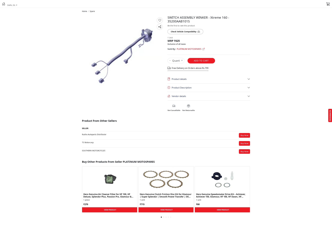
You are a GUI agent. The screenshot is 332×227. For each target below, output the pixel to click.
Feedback (330, 115)
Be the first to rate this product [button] (181, 25)
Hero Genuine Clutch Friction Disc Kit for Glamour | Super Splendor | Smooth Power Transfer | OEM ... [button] (165, 195)
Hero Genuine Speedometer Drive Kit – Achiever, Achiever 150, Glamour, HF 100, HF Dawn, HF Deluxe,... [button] (220, 195)
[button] (3, 3)
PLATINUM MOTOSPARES (189, 49)
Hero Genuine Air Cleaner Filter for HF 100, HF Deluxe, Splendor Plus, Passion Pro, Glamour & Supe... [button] (107, 195)
